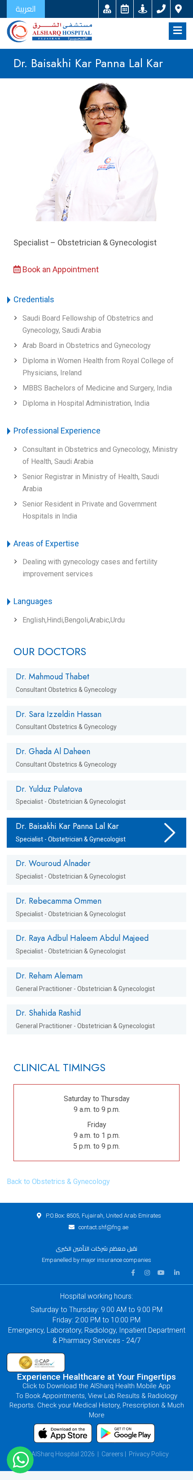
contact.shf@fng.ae (103, 1227)
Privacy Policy (149, 1454)
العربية (26, 8)
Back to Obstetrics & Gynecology (58, 1181)
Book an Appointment (60, 269)
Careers (112, 1454)
